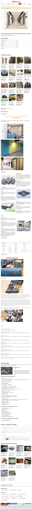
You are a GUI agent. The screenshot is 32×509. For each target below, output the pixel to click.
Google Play (8, 503)
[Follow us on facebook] (25, 503)
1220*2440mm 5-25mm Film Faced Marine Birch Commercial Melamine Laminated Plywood (19, 102)
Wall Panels (18, 6)
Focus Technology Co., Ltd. (10, 506)
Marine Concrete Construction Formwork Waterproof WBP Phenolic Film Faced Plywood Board (27, 65)
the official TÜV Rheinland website (25, 364)
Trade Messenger (14, 503)
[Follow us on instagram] (28, 503)
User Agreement (20, 506)
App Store (3, 503)
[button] (1, 1)
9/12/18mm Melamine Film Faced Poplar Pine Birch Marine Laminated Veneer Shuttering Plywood (19, 77)
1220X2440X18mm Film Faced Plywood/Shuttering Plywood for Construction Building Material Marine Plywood (27, 77)
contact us (3, 8)
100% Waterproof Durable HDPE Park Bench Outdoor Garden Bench (12, 478)
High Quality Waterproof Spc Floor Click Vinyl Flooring (4, 466)
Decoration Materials (13, 6)
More (1, 501)
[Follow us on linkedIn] (22, 504)
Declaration (24, 506)
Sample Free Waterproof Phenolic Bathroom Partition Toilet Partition (12, 466)
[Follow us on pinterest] (30, 503)
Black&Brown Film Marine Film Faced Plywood (12, 90)
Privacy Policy (28, 506)
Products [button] (8, 3)
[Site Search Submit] (20, 4)
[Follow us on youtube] (29, 503)
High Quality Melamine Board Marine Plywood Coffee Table (4, 453)
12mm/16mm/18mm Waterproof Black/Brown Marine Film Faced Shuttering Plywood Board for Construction (19, 90)
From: (4, 427)
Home (1, 6)
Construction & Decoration (6, 6)
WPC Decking (8, 397)
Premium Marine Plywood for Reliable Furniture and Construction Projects (12, 77)
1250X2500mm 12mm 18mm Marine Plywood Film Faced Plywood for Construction (27, 90)
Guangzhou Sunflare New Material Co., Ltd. (8, 35)
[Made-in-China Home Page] (16, 1)
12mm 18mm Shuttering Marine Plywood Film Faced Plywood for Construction (4, 77)
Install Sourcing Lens (5, 504)
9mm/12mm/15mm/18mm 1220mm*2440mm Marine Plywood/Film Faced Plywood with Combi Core (4, 90)
